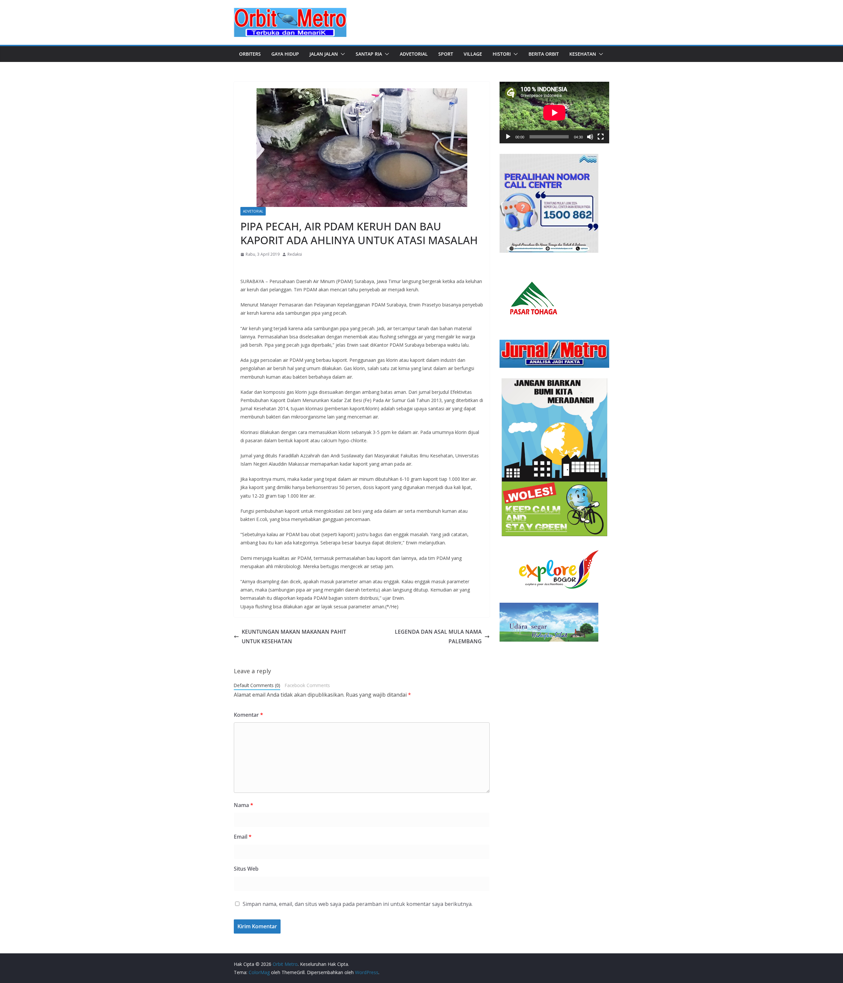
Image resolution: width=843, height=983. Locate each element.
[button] (341, 54)
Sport (445, 54)
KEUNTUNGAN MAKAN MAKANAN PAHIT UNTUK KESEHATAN (294, 636)
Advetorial (414, 54)
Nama (243, 805)
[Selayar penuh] (600, 136)
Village (473, 54)
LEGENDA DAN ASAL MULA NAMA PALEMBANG (438, 636)
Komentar (248, 714)
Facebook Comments (307, 685)
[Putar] (508, 136)
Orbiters (250, 54)
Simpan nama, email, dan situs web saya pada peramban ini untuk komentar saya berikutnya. (358, 904)
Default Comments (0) (257, 685)
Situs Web (246, 868)
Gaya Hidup (285, 54)
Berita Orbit (544, 54)
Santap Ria (369, 54)
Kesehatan (582, 54)
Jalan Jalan (324, 54)
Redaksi (294, 254)
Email (243, 836)
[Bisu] (590, 136)
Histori (502, 54)
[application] (554, 112)
